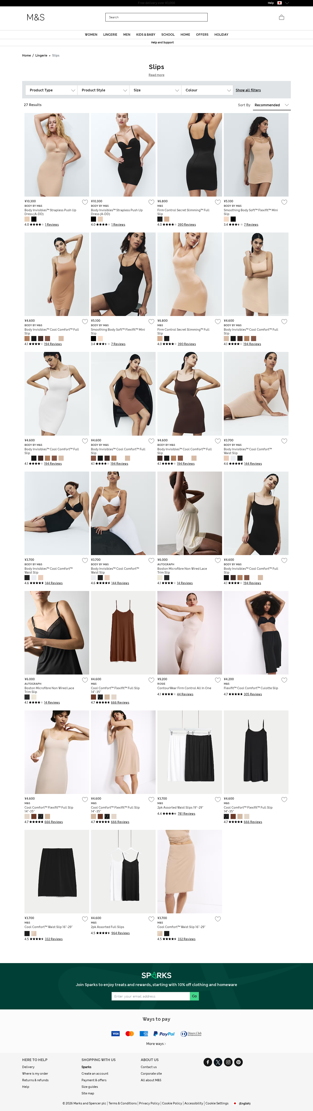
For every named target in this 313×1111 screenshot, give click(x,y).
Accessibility (193, 1103)
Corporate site (151, 1074)
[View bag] (281, 17)
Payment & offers (94, 1080)
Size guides (90, 1087)
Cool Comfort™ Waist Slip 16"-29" (48, 927)
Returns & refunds (35, 1080)
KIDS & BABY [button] (145, 35)
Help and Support (162, 42)
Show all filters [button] (248, 90)
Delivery (28, 1067)
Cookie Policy (172, 1103)
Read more (156, 75)
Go (194, 996)
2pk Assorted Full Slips (107, 927)
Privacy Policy (149, 1103)
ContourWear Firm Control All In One (184, 688)
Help (25, 1087)
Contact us (149, 1067)
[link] (279, 2)
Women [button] (91, 35)
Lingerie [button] (110, 35)
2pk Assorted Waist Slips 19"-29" (180, 807)
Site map (88, 1093)
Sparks (86, 1067)
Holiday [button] (221, 35)
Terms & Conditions (123, 1103)
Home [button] (185, 35)
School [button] (168, 35)
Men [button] (126, 35)
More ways (155, 1044)
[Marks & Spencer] (35, 17)
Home (26, 55)
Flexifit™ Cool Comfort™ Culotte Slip (251, 688)
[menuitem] (91, 34)
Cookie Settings (216, 1103)
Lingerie (41, 55)
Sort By (244, 105)
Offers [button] (202, 35)
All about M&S (151, 1080)
